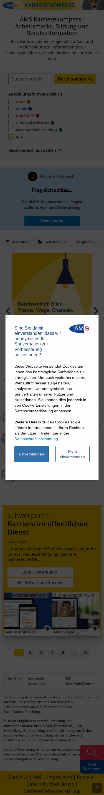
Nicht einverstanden (72, 454)
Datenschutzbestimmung (36, 438)
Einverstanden (31, 454)
